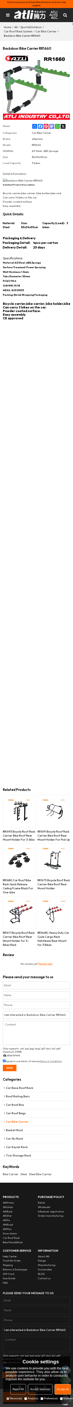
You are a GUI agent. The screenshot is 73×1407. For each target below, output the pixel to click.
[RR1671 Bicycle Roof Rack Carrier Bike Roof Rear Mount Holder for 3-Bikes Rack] (19, 912)
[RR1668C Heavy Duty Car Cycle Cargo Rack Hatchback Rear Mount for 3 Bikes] (54, 912)
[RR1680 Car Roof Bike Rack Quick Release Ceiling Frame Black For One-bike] (19, 860)
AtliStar (7, 1215)
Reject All (18, 1389)
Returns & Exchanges (15, 1269)
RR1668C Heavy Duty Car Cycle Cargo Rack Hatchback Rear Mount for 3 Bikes (53, 939)
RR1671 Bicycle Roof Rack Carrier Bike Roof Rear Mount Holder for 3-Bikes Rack (19, 939)
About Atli (43, 1256)
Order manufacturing (50, 1215)
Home (7, 27)
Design (42, 1260)
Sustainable (45, 1269)
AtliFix (6, 1220)
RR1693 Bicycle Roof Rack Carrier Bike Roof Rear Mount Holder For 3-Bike (19, 835)
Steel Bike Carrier (40, 1174)
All (15, 27)
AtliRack (7, 1211)
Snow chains (10, 1233)
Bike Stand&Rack (13, 1242)
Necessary (16, 1398)
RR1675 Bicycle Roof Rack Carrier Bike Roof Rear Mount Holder (54, 884)
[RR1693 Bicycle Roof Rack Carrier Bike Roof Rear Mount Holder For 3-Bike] (19, 811)
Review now (45, 963)
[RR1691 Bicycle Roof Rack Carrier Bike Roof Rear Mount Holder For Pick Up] (54, 811)
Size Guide (9, 1278)
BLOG (41, 1273)
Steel (23, 1174)
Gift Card (8, 1273)
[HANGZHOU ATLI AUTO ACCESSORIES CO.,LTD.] (36, 15)
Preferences (51, 1398)
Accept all (63, 1389)
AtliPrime (8, 1202)
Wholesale (44, 1207)
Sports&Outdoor (31, 27)
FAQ (5, 1282)
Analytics (33, 1398)
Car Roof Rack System (18, 31)
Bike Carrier (10, 1174)
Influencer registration (51, 1211)
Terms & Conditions (51, 1061)
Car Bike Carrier (46, 31)
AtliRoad (8, 1224)
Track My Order (12, 1260)
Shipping (8, 1265)
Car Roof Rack (11, 1237)
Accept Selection (40, 1389)
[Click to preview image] (36, 180)
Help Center (10, 1256)
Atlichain (8, 1207)
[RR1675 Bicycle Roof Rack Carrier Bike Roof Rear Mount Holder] (54, 860)
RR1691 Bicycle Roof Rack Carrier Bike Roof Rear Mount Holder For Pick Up (54, 835)
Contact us (44, 1278)
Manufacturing (46, 1265)
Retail (41, 1202)
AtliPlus (7, 1229)
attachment (13, 1055)
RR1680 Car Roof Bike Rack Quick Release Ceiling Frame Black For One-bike (18, 886)
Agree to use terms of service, (33, 1061)
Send (9, 1067)
